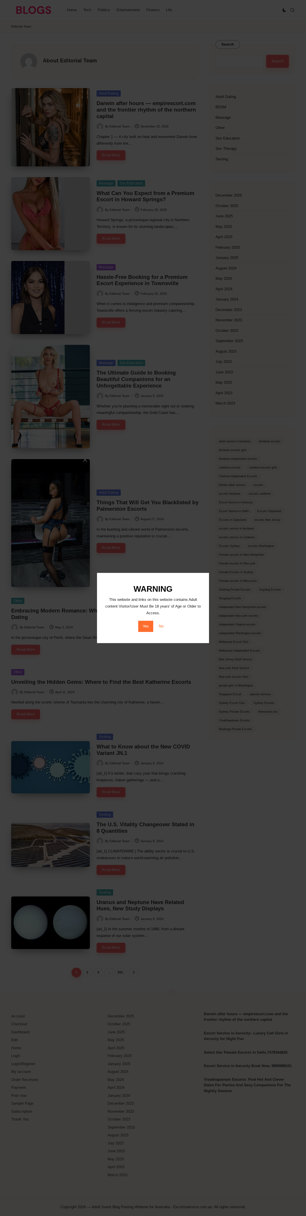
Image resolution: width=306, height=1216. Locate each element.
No (161, 626)
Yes (146, 626)
